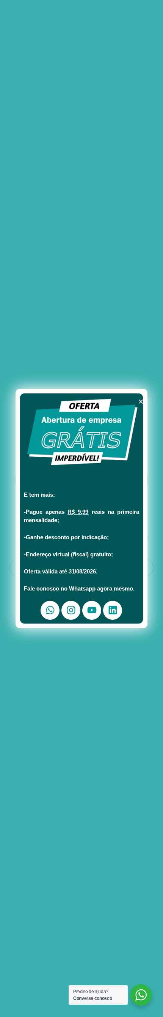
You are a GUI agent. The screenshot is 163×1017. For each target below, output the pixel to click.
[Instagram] (70, 610)
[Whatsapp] (50, 610)
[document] (81, 508)
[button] (141, 401)
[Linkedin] (112, 610)
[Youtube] (91, 610)
